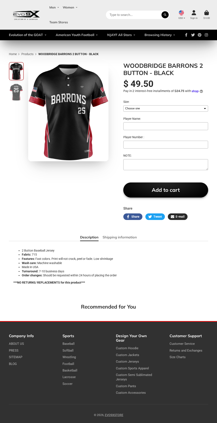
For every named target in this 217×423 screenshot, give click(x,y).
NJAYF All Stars (119, 35)
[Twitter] (193, 35)
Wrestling (69, 357)
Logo (26, 14)
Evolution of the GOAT (26, 35)
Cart (206, 14)
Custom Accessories (131, 393)
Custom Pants (126, 386)
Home (13, 54)
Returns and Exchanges (186, 350)
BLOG (13, 364)
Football (68, 364)
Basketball (70, 370)
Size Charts (178, 357)
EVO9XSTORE (114, 415)
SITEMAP (15, 357)
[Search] (165, 14)
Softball (68, 350)
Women (68, 7)
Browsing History (158, 35)
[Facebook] (186, 35)
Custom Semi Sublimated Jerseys (134, 377)
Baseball (69, 344)
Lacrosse (69, 377)
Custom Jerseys (127, 361)
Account (194, 14)
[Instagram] (206, 35)
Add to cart (166, 189)
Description (89, 237)
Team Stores (58, 22)
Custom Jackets (127, 355)
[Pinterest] (200, 35)
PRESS (13, 350)
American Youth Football (75, 35)
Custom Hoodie (127, 348)
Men (52, 7)
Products (27, 54)
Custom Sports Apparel (132, 368)
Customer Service (182, 344)
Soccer (67, 384)
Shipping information (120, 237)
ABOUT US (16, 344)
